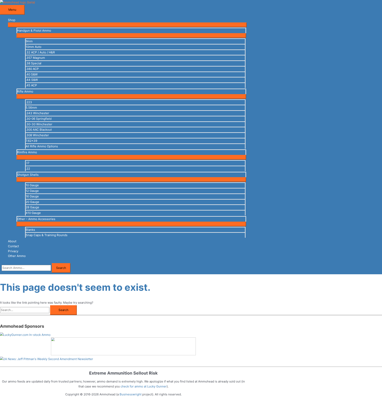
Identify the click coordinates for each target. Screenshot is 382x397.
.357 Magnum (35, 58)
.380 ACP (32, 69)
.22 (28, 168)
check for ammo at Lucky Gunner (144, 386)
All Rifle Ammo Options (42, 146)
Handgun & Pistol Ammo (34, 30)
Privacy (13, 251)
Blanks (30, 230)
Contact (13, 246)
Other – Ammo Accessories (36, 219)
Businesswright (130, 394)
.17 (27, 163)
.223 (29, 102)
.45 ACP (31, 85)
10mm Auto (33, 47)
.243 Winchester (37, 113)
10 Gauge (32, 185)
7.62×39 (31, 141)
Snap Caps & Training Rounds (46, 235)
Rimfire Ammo (27, 152)
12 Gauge (32, 191)
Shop (11, 20)
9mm (29, 41)
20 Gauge (32, 202)
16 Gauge (32, 196)
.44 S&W (32, 80)
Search (61, 268)
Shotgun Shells (28, 175)
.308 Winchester (37, 135)
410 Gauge (33, 213)
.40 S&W (32, 74)
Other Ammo (17, 256)
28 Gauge (32, 207)
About (12, 241)
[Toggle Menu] (127, 24)
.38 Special (33, 63)
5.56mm (31, 107)
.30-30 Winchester (39, 124)
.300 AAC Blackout (39, 129)
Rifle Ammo (25, 91)
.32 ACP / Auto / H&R (40, 52)
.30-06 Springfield (39, 119)
